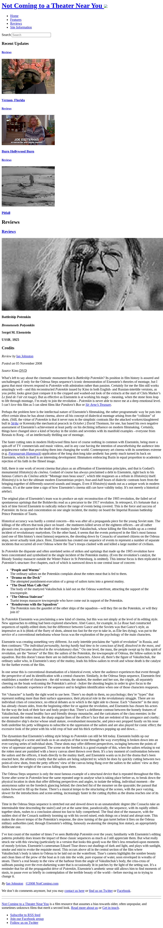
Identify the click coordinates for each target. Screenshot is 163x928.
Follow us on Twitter (24, 922)
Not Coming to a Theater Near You (25, 904)
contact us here (74, 891)
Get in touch (110, 908)
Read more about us (84, 908)
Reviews (6, 52)
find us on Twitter (101, 891)
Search (6, 35)
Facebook (123, 891)
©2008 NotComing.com (42, 883)
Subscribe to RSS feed (25, 915)
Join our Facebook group (27, 919)
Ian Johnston (24, 356)
